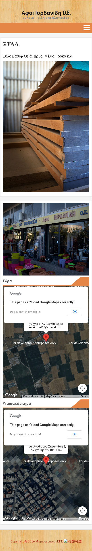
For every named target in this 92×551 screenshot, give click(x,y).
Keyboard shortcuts (33, 396)
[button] (46, 338)
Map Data (51, 396)
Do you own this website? (25, 311)
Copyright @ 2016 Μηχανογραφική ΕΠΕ (37, 541)
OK (75, 311)
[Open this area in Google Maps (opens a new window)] (11, 395)
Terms (84, 396)
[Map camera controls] (82, 388)
